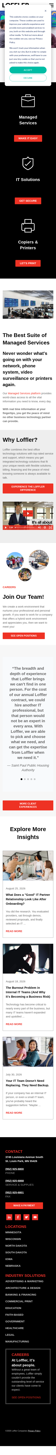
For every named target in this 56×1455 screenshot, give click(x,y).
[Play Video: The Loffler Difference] (28, 513)
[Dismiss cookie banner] (46, 11)
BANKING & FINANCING (20, 1294)
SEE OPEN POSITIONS (26, 1397)
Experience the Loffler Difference (28, 488)
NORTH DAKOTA (16, 1245)
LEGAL (9, 1334)
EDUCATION (13, 1308)
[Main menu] (51, 5)
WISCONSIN (13, 1239)
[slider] (25, 527)
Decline (28, 78)
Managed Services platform (24, 393)
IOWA (9, 1259)
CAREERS (9, 587)
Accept (28, 70)
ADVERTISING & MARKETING (24, 1281)
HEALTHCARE (14, 1328)
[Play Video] (5, 527)
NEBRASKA (13, 1265)
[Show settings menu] (45, 527)
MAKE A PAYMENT (24, 1205)
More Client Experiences (28, 805)
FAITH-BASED (14, 1314)
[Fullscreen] (50, 527)
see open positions (24, 635)
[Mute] (39, 527)
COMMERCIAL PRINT (19, 1301)
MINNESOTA (13, 1232)
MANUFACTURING (17, 1341)
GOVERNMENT (15, 1321)
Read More (14, 931)
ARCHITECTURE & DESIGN (22, 1287)
